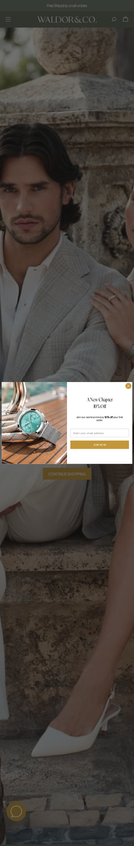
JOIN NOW (99, 444)
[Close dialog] (128, 386)
